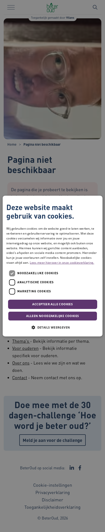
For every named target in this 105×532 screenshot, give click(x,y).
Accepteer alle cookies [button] (52, 304)
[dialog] (53, 266)
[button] (52, 327)
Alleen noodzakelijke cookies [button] (52, 316)
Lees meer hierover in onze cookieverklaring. (62, 262)
